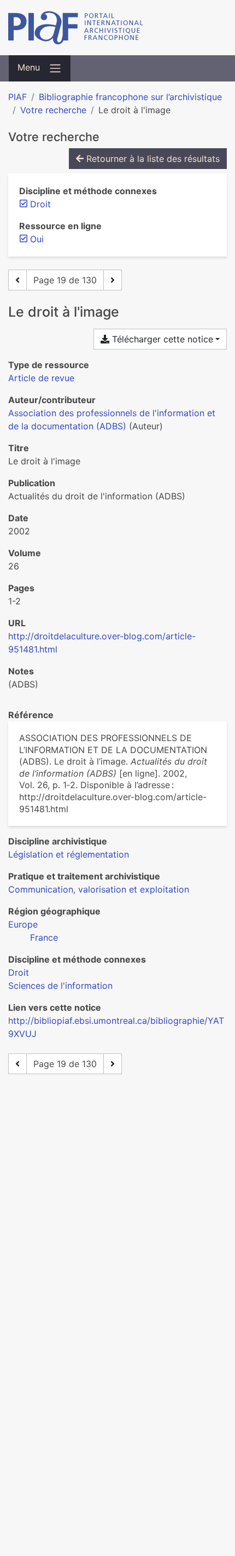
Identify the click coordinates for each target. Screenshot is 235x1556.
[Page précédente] (17, 280)
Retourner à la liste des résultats (152, 158)
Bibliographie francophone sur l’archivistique (130, 96)
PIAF (17, 96)
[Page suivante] (112, 280)
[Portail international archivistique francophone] (117, 27)
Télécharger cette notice (161, 339)
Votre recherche (53, 109)
